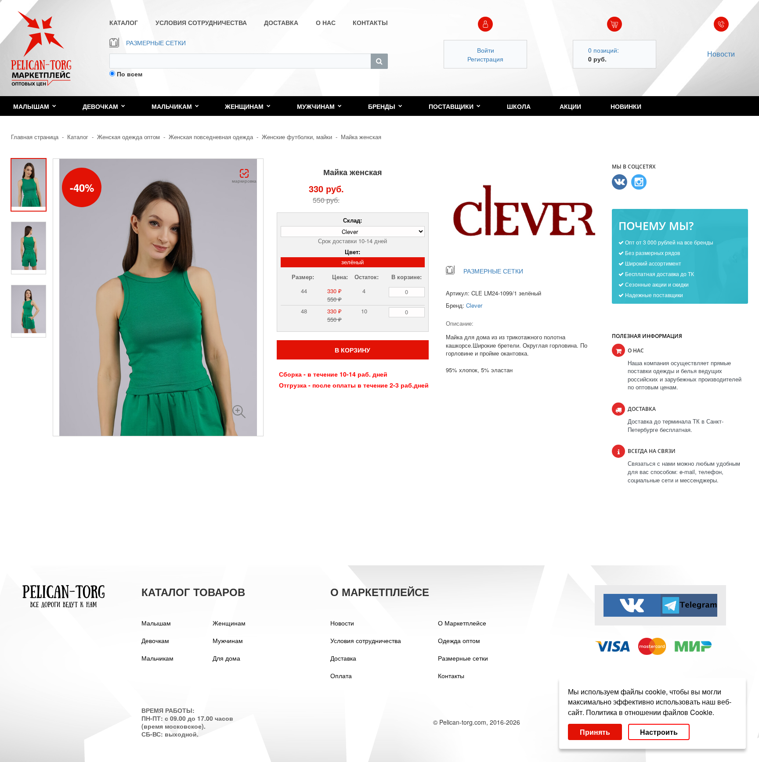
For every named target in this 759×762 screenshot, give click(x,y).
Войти (485, 50)
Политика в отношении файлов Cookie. (650, 712)
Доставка (343, 658)
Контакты (451, 675)
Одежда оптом (459, 640)
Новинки (626, 106)
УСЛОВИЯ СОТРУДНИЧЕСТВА (201, 22)
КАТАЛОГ (123, 22)
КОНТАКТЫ (370, 22)
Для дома (226, 658)
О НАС (326, 22)
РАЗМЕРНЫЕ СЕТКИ (156, 42)
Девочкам (100, 106)
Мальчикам (172, 106)
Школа (519, 106)
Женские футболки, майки (297, 137)
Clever (474, 305)
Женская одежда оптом (128, 137)
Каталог (77, 137)
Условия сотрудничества (365, 640)
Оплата (341, 675)
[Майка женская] (239, 411)
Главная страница (34, 137)
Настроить (659, 732)
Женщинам (244, 106)
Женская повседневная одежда (211, 137)
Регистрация (485, 58)
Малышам (31, 106)
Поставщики (451, 106)
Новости (721, 54)
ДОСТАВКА (281, 22)
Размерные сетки (463, 658)
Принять (595, 732)
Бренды (381, 106)
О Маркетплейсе (462, 622)
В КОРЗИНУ (352, 349)
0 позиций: (603, 50)
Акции (570, 106)
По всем (129, 73)
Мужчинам (316, 106)
